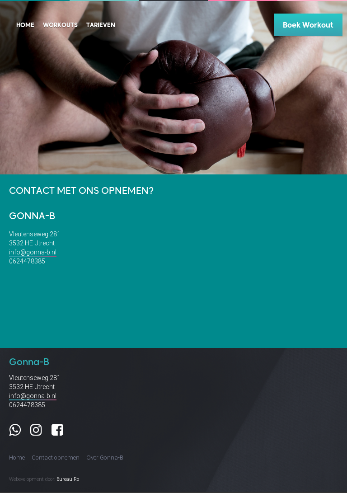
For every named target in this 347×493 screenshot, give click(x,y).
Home (25, 24)
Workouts (60, 24)
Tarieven (100, 24)
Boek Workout (308, 24)
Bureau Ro (67, 479)
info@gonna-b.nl (32, 252)
